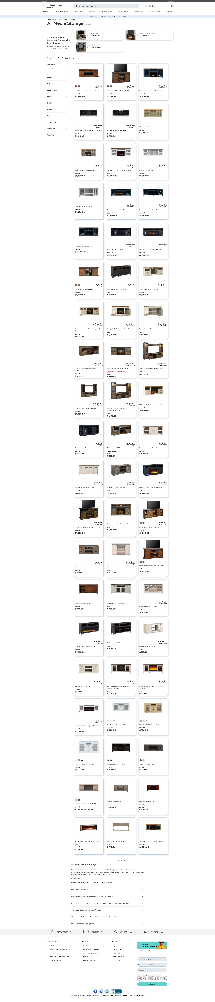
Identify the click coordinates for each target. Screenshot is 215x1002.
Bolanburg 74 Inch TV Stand (84, 487)
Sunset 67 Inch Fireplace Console (150, 487)
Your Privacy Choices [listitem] (137, 995)
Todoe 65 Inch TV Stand (115, 643)
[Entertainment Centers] (81, 47)
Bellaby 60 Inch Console (83, 686)
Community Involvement (91, 949)
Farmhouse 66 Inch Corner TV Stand (151, 566)
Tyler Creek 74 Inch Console (116, 289)
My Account (117, 946)
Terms (138, 980)
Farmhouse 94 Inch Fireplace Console (87, 91)
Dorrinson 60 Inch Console (148, 607)
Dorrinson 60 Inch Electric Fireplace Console (151, 687)
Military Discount (118, 957)
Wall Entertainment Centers (80, 882)
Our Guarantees (54, 953)
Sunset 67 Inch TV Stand (83, 448)
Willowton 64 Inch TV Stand (148, 289)
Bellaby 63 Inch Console (147, 646)
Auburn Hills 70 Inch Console (116, 724)
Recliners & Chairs (62, 11)
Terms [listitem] (125, 995)
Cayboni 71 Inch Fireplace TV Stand (86, 804)
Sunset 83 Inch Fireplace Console (150, 249)
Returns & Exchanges (56, 960)
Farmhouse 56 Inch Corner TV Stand (119, 91)
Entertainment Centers (94, 45)
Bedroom (92, 11)
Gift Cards (116, 960)
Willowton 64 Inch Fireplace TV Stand (151, 405)
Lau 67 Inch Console (114, 801)
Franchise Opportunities (91, 953)
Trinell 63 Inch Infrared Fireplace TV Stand (87, 369)
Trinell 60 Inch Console (82, 567)
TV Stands (94, 882)
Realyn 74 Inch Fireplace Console (118, 329)
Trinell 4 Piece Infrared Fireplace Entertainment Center (118, 409)
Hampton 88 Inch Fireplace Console (87, 726)
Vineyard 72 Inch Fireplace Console (86, 170)
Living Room (78, 11)
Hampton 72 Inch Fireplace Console (119, 170)
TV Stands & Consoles (94, 33)
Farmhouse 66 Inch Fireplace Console (87, 527)
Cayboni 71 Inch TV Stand (147, 764)
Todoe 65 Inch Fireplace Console (86, 646)
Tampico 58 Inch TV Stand (116, 764)
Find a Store (117, 949)
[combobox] (106, 6)
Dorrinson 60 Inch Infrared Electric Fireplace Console (118, 687)
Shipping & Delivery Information (59, 949)
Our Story (86, 946)
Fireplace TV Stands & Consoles (147, 33)
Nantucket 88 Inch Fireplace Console (119, 210)
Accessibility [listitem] (108, 995)
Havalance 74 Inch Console (116, 603)
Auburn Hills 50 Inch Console (84, 764)
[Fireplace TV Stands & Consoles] (131, 35)
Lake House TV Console (83, 603)
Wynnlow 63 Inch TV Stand (116, 487)
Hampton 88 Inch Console (148, 170)
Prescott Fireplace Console (148, 801)
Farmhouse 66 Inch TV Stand (84, 289)
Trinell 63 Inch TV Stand (115, 448)
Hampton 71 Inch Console (83, 206)
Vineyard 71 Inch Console (147, 127)
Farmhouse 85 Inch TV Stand (149, 527)
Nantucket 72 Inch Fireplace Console (151, 91)
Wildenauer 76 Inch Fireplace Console (87, 130)
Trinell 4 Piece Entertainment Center (151, 368)
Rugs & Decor (138, 11)
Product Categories (89, 960)
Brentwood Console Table (115, 841)
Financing (116, 953)
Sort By (61, 58)
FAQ (50, 964)
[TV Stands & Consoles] (81, 35)
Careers (86, 957)
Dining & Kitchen (107, 11)
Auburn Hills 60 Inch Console (149, 724)
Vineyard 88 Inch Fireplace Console (151, 841)
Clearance (170, 11)
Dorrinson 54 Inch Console (116, 567)
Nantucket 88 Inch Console (148, 210)
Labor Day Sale (155, 11)
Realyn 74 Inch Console (147, 329)
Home (49, 20)
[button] (171, 6)
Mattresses (45, 11)
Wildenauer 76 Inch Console (116, 130)
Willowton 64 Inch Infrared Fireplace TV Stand (88, 330)
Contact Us (52, 946)
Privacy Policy (163, 979)
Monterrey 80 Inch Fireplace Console (87, 841)
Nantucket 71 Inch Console (84, 246)
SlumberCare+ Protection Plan (59, 957)
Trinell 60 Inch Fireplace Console (118, 368)
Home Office (123, 11)
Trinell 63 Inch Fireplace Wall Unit (86, 408)
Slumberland (79, 995)
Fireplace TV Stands (105, 882)
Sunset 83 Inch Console (115, 249)
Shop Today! (122, 17)
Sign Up (152, 984)
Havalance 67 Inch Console (148, 448)
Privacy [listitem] (118, 995)
